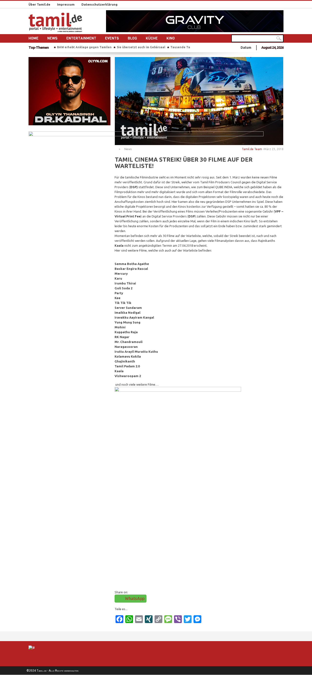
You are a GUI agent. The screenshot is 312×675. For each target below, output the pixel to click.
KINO (170, 38)
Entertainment (81, 38)
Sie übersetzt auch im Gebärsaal (141, 47)
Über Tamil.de (39, 4)
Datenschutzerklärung (99, 4)
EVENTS (112, 38)
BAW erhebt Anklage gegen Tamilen (84, 47)
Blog (132, 38)
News (52, 38)
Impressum (66, 4)
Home (34, 38)
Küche (152, 38)
